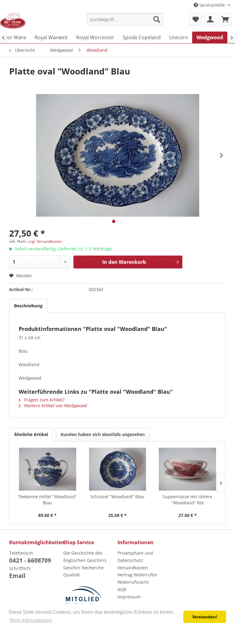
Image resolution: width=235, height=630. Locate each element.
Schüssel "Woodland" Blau (117, 496)
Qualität (71, 575)
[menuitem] (125, 19)
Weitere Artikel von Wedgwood (55, 405)
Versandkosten (133, 568)
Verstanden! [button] (204, 616)
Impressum (129, 597)
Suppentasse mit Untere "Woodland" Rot (187, 500)
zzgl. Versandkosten (45, 241)
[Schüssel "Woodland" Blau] (118, 469)
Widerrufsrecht (133, 582)
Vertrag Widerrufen (137, 575)
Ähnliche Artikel (31, 434)
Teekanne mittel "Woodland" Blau (47, 500)
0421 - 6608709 (30, 560)
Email (17, 576)
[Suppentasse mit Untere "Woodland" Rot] (187, 469)
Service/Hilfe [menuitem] (212, 5)
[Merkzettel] (195, 19)
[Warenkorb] (225, 19)
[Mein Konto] (210, 19)
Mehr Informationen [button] (31, 620)
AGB (122, 589)
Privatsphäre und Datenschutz (135, 556)
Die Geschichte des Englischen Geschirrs (84, 556)
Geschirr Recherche (83, 568)
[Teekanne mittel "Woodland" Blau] (48, 469)
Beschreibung (28, 306)
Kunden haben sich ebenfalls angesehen (103, 434)
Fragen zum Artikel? (44, 400)
